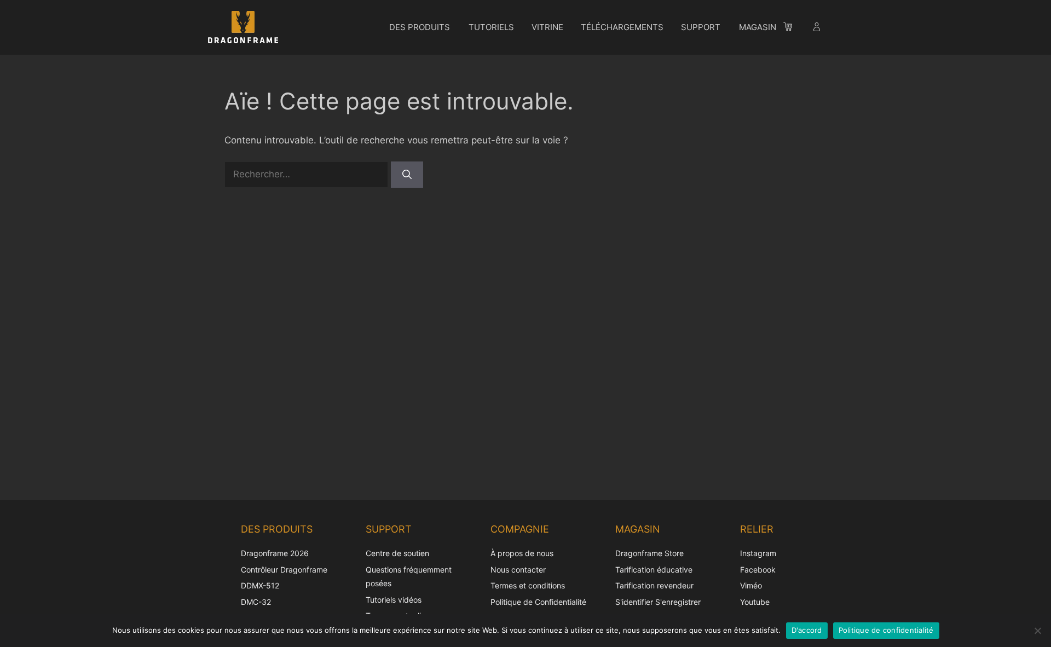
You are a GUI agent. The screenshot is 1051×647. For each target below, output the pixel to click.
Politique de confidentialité (886, 630)
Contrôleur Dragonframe (284, 569)
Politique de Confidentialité (538, 601)
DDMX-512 (260, 585)
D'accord (807, 630)
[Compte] (818, 28)
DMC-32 (256, 601)
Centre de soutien (397, 553)
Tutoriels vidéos (393, 599)
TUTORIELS (491, 27)
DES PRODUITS (419, 27)
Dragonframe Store (649, 553)
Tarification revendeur (654, 585)
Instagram (758, 553)
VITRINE (547, 27)
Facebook (758, 569)
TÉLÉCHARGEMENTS (622, 27)
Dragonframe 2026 (275, 553)
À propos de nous (521, 553)
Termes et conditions (527, 585)
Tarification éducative (653, 569)
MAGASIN (757, 27)
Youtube (755, 601)
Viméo (751, 585)
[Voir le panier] (793, 28)
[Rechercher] (407, 174)
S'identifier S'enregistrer (658, 601)
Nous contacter (518, 569)
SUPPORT (700, 27)
